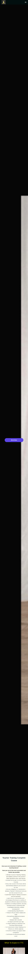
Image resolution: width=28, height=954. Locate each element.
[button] (26, 2)
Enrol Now (14, 440)
